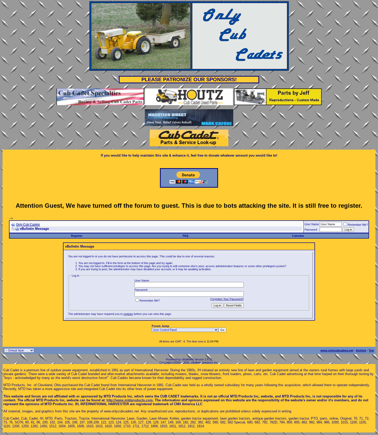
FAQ (185, 235)
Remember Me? (358, 224)
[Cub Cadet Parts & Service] (189, 145)
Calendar (298, 235)
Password (310, 229)
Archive (361, 350)
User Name (311, 224)
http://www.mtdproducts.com (129, 400)
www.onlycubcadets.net (336, 350)
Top (371, 350)
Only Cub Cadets (28, 224)
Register (76, 235)
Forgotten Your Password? (227, 299)
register (128, 313)
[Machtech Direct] (189, 125)
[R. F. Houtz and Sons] (189, 104)
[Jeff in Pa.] (278, 104)
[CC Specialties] (100, 104)
